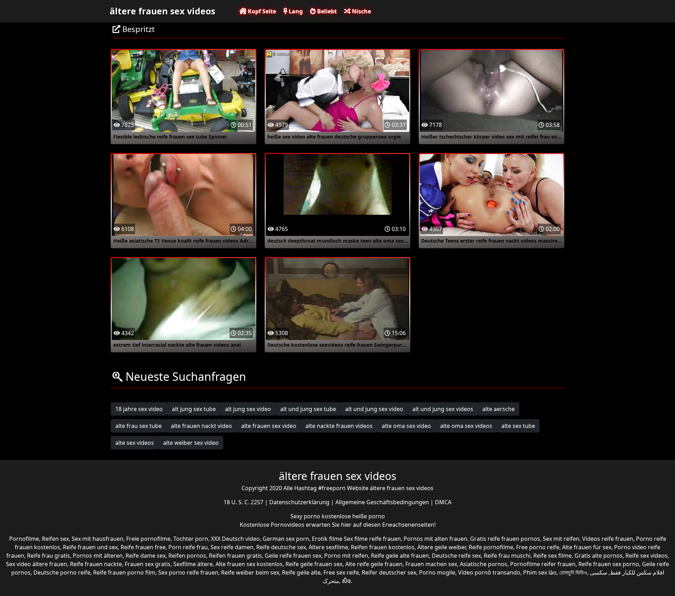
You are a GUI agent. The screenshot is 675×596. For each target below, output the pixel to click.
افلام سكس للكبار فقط (637, 572)
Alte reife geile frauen (374, 564)
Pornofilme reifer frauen (543, 564)
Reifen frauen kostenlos (382, 547)
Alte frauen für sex (586, 547)
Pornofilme (24, 539)
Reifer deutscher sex (389, 572)
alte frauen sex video (268, 426)
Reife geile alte (301, 572)
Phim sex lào (540, 572)
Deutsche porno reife (61, 572)
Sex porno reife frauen (188, 572)
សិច (346, 581)
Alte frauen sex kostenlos (249, 564)
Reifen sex (55, 539)
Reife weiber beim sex (250, 572)
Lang (295, 11)
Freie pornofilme (148, 539)
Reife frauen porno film (124, 572)
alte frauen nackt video (201, 426)
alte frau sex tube (138, 426)
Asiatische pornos (483, 564)
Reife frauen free (143, 547)
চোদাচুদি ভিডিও (573, 572)
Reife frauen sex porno (608, 564)
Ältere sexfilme (328, 547)
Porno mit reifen (346, 555)
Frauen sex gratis (148, 564)
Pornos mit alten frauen (435, 539)
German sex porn (286, 539)
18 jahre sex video (139, 409)
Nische (361, 11)
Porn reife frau (188, 547)
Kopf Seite (261, 11)
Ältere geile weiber (441, 547)
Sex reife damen (232, 547)
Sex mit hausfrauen (97, 539)
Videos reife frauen (607, 539)
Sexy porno (306, 516)
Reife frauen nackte (96, 564)
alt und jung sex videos (442, 409)
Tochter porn (190, 539)
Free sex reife (341, 572)
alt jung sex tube (194, 409)
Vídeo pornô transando (489, 572)
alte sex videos (134, 443)
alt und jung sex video (374, 409)
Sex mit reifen (561, 539)
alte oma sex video (406, 426)
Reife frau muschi (507, 555)
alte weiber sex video (191, 443)
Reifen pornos (187, 555)
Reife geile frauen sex (313, 564)
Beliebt (326, 11)
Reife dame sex (146, 555)
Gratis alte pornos (598, 555)
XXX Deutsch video (235, 539)
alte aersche (498, 409)
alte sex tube (518, 426)
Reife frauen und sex (90, 547)
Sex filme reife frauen (372, 539)
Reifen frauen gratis (235, 555)
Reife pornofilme (491, 547)
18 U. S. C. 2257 (244, 502)
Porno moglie (437, 572)
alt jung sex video (248, 409)
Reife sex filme (552, 555)
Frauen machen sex (431, 564)
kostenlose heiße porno (353, 516)
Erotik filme (327, 539)
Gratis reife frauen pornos (505, 539)
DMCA (443, 502)
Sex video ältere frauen (36, 564)
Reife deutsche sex (281, 547)
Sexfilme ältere (193, 564)
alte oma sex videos (466, 426)
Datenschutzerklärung (300, 502)
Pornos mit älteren (98, 555)
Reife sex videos (646, 555)
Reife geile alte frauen (400, 555)
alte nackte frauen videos (339, 426)
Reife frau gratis (48, 555)
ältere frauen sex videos (162, 11)
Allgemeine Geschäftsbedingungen (382, 502)
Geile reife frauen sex (293, 555)
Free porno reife (537, 547)
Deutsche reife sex (456, 555)
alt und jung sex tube (308, 409)
